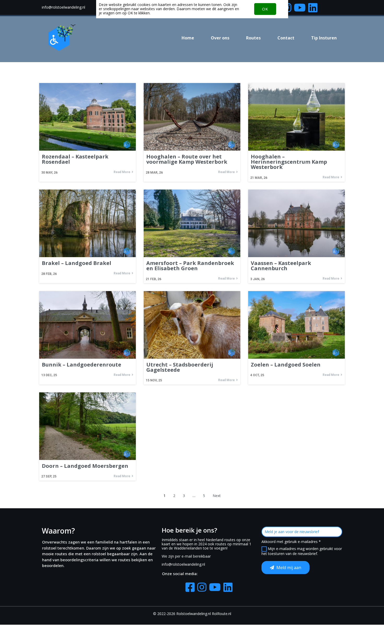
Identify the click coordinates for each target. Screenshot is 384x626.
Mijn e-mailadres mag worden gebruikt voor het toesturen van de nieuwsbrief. (301, 551)
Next (217, 495)
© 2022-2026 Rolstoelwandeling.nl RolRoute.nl (192, 613)
